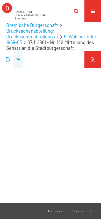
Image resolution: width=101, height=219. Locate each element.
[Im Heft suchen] (92, 59)
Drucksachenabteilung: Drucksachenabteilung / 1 (32, 33)
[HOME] (24, 11)
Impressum (58, 211)
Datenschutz (82, 211)
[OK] (76, 11)
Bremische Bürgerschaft (32, 25)
